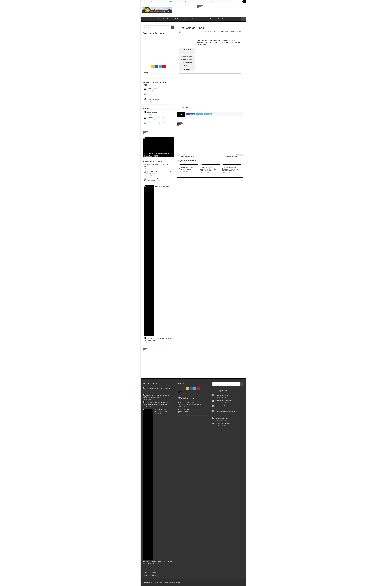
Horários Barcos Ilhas (164, 19)
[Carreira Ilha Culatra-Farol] (213, 401)
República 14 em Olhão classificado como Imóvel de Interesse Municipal (231, 169)
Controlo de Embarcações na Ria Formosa (197, 2)
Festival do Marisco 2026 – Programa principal (188, 168)
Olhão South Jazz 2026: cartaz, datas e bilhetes (162, 410)
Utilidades (171, 2)
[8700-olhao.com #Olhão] (157, 9)
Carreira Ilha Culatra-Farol (154, 94)
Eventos (212, 19)
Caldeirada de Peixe (187, 155)
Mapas (235, 19)
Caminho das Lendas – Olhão (155, 117)
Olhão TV (213, 2)
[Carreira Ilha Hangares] (213, 423)
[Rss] (226, 2)
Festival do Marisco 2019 (223, 418)
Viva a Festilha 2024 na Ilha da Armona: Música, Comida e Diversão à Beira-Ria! (156, 153)
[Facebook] (228, 2)
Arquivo (156, 2)
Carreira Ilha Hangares (153, 99)
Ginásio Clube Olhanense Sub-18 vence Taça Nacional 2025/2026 (157, 562)
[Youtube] (232, 2)
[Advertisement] (220, 10)
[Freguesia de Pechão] (213, 406)
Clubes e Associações (232, 155)
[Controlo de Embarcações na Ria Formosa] (213, 411)
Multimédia (163, 2)
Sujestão (179, 2)
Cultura (188, 19)
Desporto (194, 19)
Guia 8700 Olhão (152, 112)
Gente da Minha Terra (224, 19)
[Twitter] (230, 2)
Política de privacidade (149, 572)
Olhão (151, 19)
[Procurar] (244, 1)
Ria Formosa (178, 19)
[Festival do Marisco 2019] (213, 418)
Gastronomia (203, 19)
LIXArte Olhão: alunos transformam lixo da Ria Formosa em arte (208, 169)
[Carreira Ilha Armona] (213, 395)
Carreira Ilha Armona (153, 88)
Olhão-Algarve (144, 19)
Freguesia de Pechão (222, 406)
